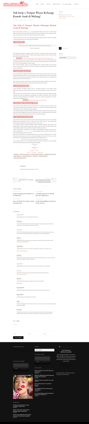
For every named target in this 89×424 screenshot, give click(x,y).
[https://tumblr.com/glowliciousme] (28, 350)
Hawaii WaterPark (17, 156)
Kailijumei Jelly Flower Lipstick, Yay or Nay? (44, 380)
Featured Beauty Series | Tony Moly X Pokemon (43, 384)
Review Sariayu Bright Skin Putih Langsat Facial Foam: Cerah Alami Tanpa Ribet (22, 415)
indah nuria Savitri (20, 214)
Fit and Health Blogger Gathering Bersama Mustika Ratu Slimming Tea (44, 394)
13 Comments (31, 20)
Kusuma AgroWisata (43, 156)
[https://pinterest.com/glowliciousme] (14, 355)
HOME (37, 4)
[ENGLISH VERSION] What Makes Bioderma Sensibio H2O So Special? (44, 376)
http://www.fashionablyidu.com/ (22, 250)
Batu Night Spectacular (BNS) (37, 154)
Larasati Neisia (20, 263)
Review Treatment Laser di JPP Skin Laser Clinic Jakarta (44, 371)
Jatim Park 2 (35, 156)
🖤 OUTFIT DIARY (56, 4)
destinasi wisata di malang (49, 154)
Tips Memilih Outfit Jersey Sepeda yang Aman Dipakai (43, 389)
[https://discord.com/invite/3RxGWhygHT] (21, 355)
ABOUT (42, 4)
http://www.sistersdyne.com (22, 274)
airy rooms (16, 154)
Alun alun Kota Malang (24, 154)
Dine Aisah (19, 270)
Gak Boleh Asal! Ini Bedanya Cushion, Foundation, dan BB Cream (21, 405)
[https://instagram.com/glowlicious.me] (18, 350)
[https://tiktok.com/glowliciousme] (18, 355)
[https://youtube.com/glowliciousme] (14, 350)
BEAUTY (48, 4)
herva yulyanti (19, 229)
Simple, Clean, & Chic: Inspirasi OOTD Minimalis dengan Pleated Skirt (21, 410)
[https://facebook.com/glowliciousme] (25, 350)
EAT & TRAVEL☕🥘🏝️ (66, 4)
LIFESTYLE (76, 4)
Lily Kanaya (16, 20)
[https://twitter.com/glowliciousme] (21, 350)
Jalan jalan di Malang (27, 156)
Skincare (61, 11)
